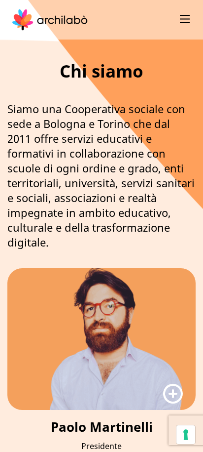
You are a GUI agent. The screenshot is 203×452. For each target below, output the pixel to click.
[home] (49, 19)
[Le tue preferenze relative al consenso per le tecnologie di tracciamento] (185, 434)
